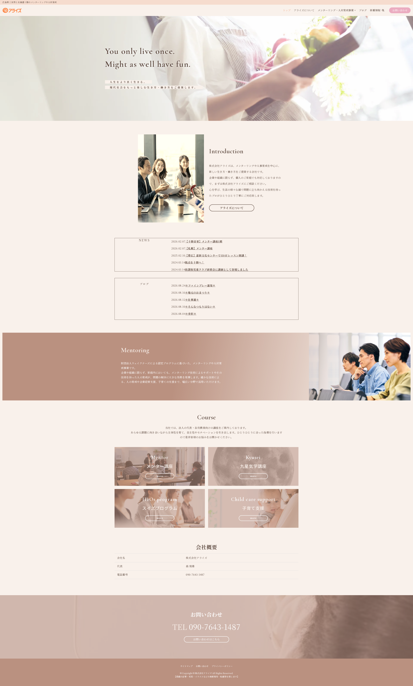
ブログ (363, 10)
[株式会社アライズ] (12, 10)
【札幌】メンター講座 (199, 248)
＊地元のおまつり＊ (197, 292)
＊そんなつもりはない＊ (200, 306)
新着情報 (375, 10)
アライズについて (304, 10)
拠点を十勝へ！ (194, 262)
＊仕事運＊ (192, 300)
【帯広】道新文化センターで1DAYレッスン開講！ (216, 255)
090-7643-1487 (215, 626)
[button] (383, 10)
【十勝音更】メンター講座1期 (203, 241)
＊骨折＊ (190, 314)
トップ (287, 10)
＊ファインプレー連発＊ (200, 285)
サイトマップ (186, 666)
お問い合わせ (399, 10)
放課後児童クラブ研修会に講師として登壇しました (216, 269)
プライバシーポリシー (222, 666)
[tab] (144, 240)
